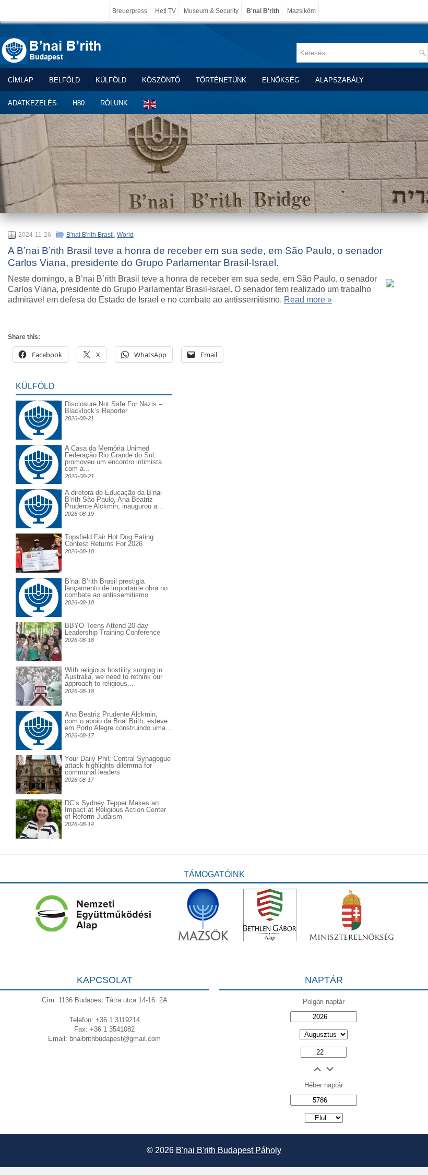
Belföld (64, 80)
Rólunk (114, 103)
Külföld (111, 80)
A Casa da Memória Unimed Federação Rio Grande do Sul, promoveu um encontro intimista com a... (113, 458)
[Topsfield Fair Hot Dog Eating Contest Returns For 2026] (39, 570)
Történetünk (221, 80)
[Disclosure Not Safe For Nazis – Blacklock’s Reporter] (39, 400)
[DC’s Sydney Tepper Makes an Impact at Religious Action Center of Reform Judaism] (39, 836)
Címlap (20, 80)
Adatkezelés (32, 103)
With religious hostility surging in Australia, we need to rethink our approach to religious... (113, 676)
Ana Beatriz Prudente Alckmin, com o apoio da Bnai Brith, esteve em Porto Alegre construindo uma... (118, 721)
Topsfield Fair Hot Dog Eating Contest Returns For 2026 (109, 540)
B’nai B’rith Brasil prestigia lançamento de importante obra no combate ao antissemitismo (116, 588)
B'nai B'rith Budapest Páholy (228, 1150)
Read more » (308, 299)
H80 (79, 103)
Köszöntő (161, 80)
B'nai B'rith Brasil (90, 234)
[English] (150, 104)
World (125, 234)
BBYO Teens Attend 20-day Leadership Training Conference (112, 629)
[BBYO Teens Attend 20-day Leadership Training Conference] (39, 659)
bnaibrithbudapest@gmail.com (115, 1039)
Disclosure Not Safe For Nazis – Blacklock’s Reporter (113, 407)
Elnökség (281, 80)
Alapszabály (339, 80)
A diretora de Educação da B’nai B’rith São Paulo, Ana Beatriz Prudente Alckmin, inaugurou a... (114, 499)
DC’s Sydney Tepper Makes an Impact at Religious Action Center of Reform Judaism (115, 809)
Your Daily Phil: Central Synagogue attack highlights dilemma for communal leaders (118, 765)
